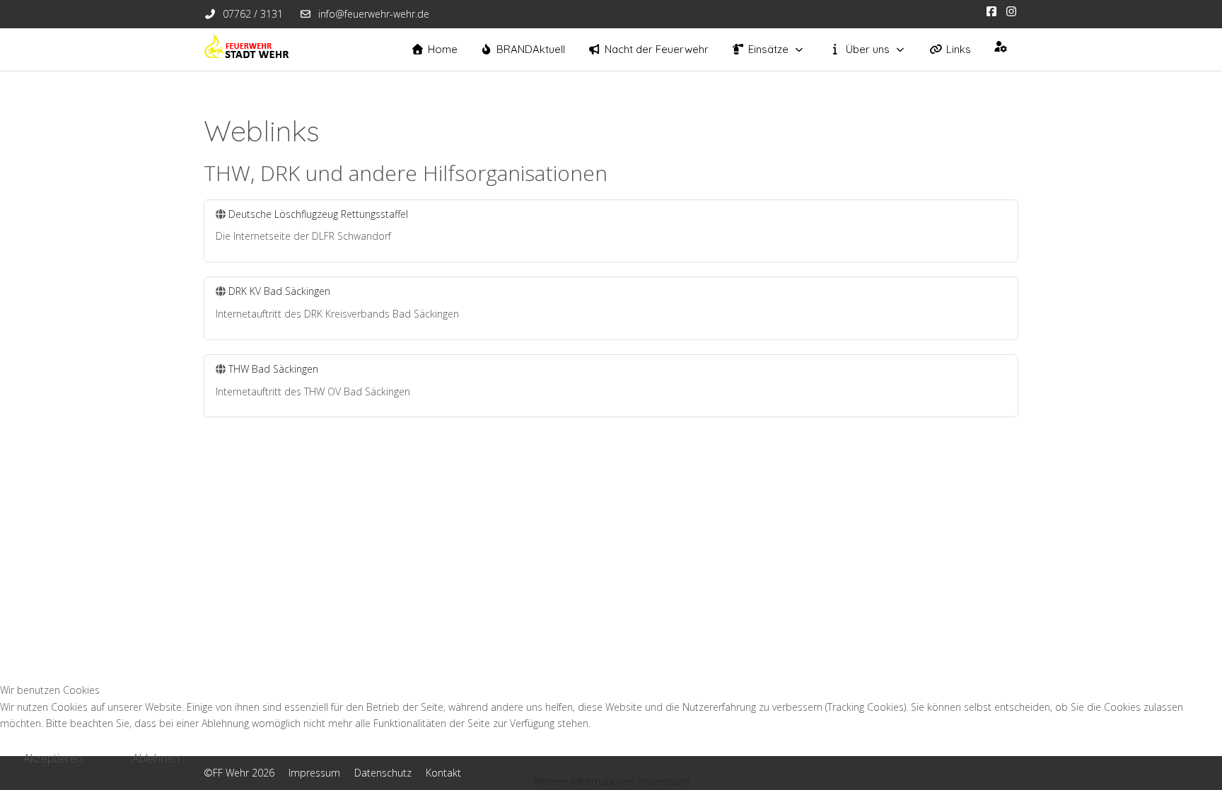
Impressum (663, 781)
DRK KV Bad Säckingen (279, 291)
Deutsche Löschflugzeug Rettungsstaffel (318, 214)
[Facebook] (991, 11)
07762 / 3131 (253, 14)
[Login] (1000, 46)
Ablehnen (156, 758)
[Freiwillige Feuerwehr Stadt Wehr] (246, 49)
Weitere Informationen (584, 781)
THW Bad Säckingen (273, 369)
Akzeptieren (53, 758)
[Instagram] (1011, 11)
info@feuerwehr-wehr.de (373, 14)
